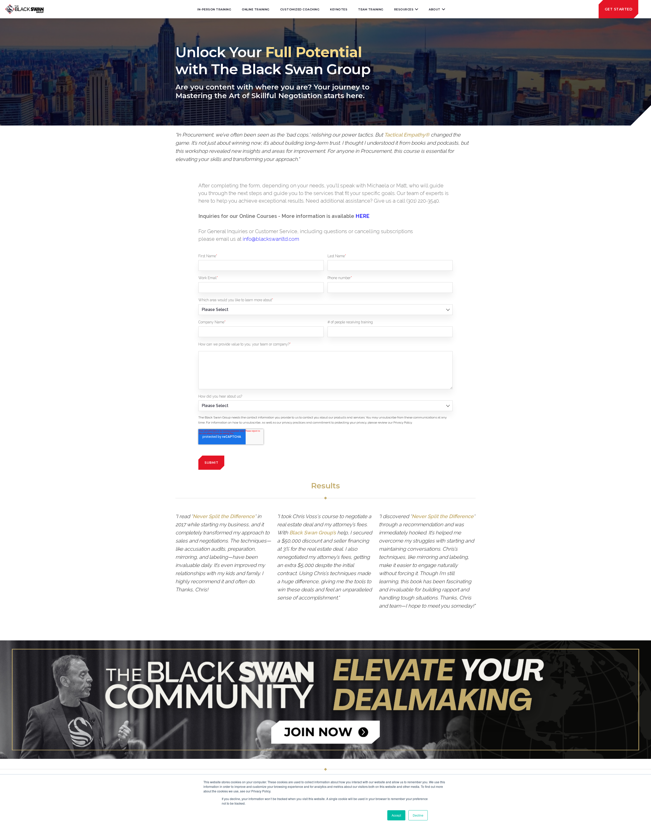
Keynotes (338, 9)
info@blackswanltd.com (271, 239)
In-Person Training (214, 9)
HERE (362, 216)
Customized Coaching (300, 9)
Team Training (370, 9)
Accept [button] (396, 815)
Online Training (256, 9)
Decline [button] (418, 815)
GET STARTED (618, 9)
